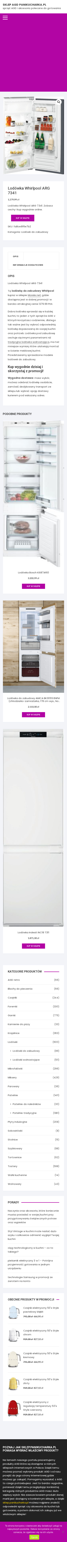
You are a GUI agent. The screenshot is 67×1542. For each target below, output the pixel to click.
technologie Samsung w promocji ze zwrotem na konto (30, 1279)
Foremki (12, 1006)
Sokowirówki (15, 1130)
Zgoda (34, 1537)
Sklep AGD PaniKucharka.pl (24, 5)
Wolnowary (14, 1184)
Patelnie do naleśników (27, 1104)
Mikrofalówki (15, 1068)
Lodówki (12, 1042)
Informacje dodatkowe (28, 265)
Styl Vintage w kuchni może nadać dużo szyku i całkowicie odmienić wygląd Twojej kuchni (33, 1235)
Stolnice (13, 1139)
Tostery (12, 1166)
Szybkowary (15, 1148)
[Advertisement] (33, 57)
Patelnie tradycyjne (25, 1113)
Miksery (12, 1077)
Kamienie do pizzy (19, 1024)
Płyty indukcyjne (17, 1122)
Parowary (13, 1086)
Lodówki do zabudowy (34, 232)
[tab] (15, 256)
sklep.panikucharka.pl (15, 1502)
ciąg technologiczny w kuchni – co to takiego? (30, 1249)
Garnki (11, 1015)
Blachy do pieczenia (20, 988)
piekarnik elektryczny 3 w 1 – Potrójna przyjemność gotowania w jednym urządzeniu (30, 1264)
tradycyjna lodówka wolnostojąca (28, 342)
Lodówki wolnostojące (26, 1059)
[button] (59, 102)
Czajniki (12, 997)
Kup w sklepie (22, 218)
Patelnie (13, 1095)
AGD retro (14, 980)
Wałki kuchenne (17, 1175)
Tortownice (15, 1157)
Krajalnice (14, 1033)
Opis (15, 256)
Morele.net (34, 295)
